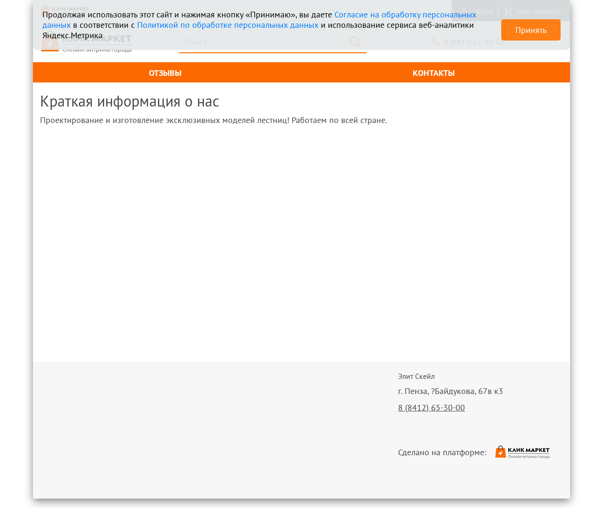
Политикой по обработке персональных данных (227, 24)
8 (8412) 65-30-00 (431, 407)
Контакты (434, 72)
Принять (530, 30)
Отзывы (165, 72)
